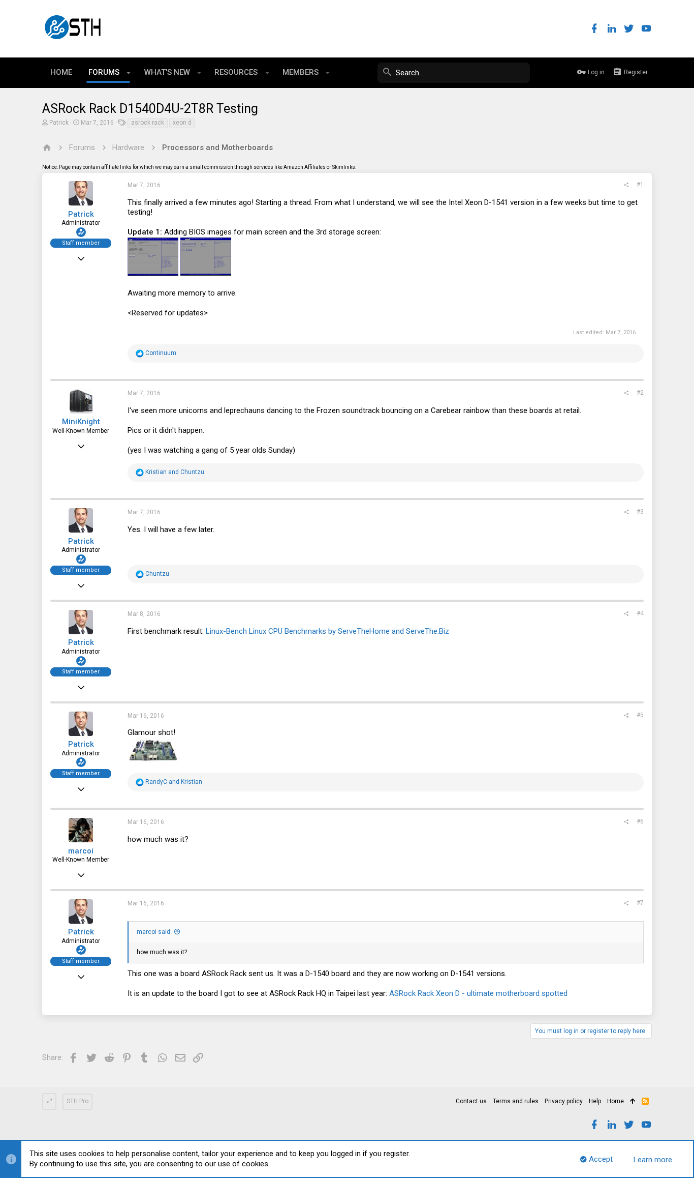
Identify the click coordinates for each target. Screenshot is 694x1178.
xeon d (182, 122)
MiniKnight (81, 421)
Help (595, 1101)
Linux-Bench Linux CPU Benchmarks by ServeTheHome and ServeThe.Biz (327, 631)
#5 (640, 715)
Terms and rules (516, 1101)
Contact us (471, 1101)
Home (615, 1101)
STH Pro (77, 1101)
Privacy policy (564, 1101)
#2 (640, 392)
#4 (640, 613)
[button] (128, 72)
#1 (640, 184)
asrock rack (147, 122)
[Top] (633, 1102)
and (174, 472)
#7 (640, 902)
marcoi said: (154, 931)
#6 (640, 821)
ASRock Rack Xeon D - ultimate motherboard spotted (478, 993)
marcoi (80, 851)
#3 (640, 511)
